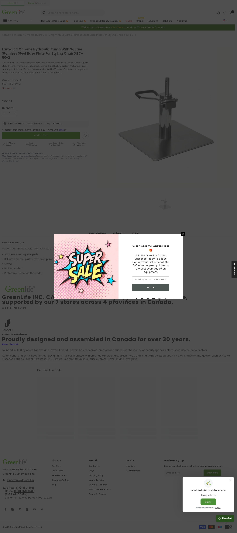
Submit (151, 287)
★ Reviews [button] (234, 269)
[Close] (183, 234)
